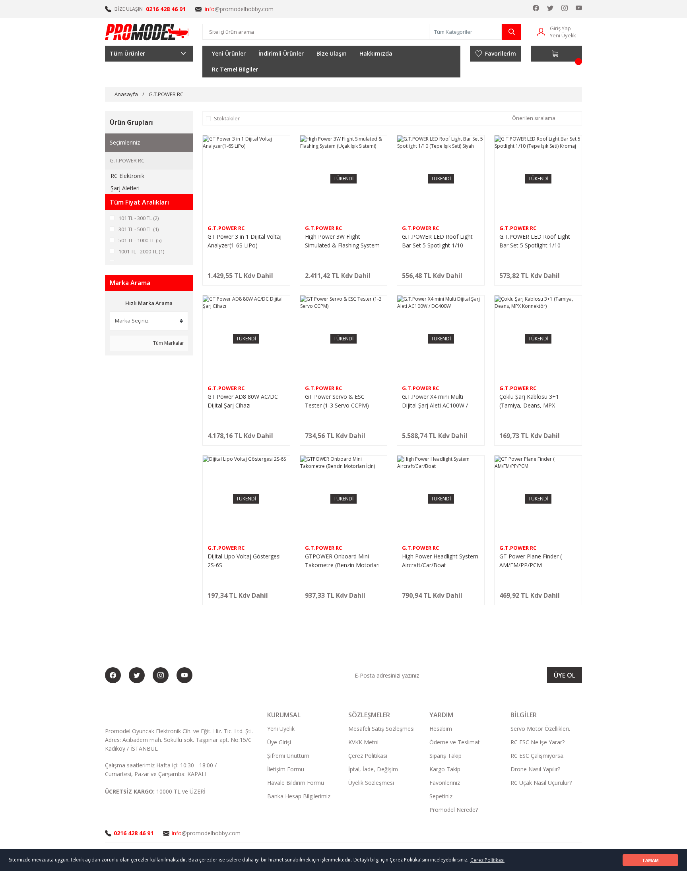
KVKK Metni (363, 742)
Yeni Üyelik (563, 35)
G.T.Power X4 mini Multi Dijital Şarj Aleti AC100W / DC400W (435, 401)
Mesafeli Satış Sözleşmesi (381, 728)
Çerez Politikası (367, 755)
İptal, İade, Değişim (373, 769)
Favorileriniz (444, 782)
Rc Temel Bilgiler (235, 69)
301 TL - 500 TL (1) (138, 229)
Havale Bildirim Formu (295, 782)
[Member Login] (541, 31)
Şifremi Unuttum (288, 755)
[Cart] (556, 54)
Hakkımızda (375, 53)
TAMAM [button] (650, 860)
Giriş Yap (560, 28)
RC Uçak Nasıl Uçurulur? (541, 782)
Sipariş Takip (445, 755)
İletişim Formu (285, 769)
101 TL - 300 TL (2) (138, 218)
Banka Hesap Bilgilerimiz (298, 796)
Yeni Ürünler (229, 53)
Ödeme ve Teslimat (454, 742)
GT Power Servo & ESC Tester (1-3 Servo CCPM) (337, 401)
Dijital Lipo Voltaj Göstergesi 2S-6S (244, 560)
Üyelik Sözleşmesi (371, 782)
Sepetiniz (440, 796)
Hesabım (440, 728)
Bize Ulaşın (331, 53)
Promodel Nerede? (453, 809)
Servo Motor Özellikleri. (540, 728)
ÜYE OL (564, 675)
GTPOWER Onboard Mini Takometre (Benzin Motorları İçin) (342, 561)
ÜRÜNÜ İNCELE (246, 278)
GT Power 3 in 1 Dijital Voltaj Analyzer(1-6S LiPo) (244, 241)
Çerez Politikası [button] (487, 860)
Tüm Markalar (168, 343)
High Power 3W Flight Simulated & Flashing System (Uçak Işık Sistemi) (342, 241)
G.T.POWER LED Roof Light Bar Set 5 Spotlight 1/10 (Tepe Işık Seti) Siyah (437, 241)
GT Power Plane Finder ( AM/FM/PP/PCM (530, 560)
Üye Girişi (279, 742)
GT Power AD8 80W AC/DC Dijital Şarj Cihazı (243, 401)
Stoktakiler (227, 118)
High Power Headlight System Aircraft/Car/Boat (440, 560)
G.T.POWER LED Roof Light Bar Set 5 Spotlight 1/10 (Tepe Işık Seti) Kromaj (534, 241)
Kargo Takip (444, 769)
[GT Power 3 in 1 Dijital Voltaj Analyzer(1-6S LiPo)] (246, 178)
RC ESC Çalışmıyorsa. (537, 755)
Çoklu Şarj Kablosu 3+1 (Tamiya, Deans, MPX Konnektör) (529, 401)
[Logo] (147, 32)
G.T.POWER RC (166, 94)
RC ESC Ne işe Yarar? (537, 742)
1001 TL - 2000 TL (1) (141, 251)
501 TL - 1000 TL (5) (139, 240)
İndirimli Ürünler (281, 53)
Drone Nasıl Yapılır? (535, 769)
